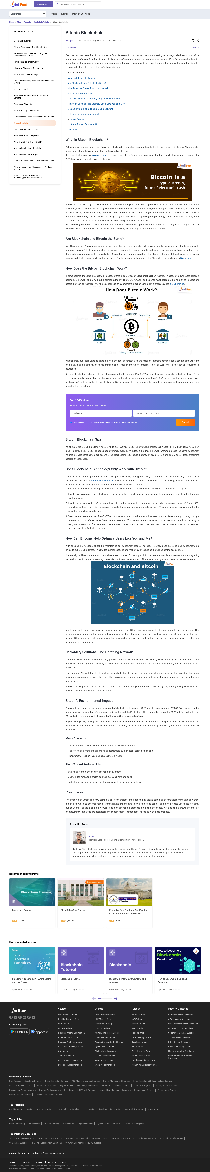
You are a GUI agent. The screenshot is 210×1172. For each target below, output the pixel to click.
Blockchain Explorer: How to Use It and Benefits (31, 96)
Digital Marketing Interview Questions (180, 1057)
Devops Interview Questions (180, 1028)
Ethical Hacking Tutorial (142, 1051)
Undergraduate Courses (166, 1085)
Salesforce (117, 1124)
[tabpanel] (32, 970)
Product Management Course (71, 1065)
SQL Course (63, 1051)
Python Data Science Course (144, 1065)
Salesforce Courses (32, 1081)
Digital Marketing (85, 1124)
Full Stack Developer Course (70, 1060)
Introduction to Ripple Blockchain (28, 148)
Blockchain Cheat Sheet (24, 104)
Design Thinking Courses (20, 1095)
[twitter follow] (16, 1018)
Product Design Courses (50, 1090)
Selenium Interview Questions (22, 1138)
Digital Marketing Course (106, 1051)
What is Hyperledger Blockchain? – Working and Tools (33, 168)
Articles (54, 14)
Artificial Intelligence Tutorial (81, 1109)
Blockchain (185, 258)
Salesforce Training (103, 1024)
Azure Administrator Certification (109, 1042)
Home (11, 22)
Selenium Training (102, 1028)
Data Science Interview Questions (183, 1024)
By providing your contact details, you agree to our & (105, 422)
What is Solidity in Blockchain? (27, 110)
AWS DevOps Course (67, 1056)
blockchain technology (102, 480)
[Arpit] (79, 837)
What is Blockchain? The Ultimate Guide (31, 47)
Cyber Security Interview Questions (118, 1138)
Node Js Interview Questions (181, 1051)
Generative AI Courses (167, 1090)
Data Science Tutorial (141, 1056)
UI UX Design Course (104, 1019)
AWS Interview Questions (179, 1019)
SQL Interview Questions (179, 1042)
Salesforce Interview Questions (182, 1033)
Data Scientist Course (67, 1014)
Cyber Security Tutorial (141, 1037)
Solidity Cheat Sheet (22, 89)
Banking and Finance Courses (22, 1090)
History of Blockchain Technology (28, 68)
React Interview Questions (179, 1046)
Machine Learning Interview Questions (83, 1138)
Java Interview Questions (179, 1037)
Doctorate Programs (143, 1085)
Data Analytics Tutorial (134, 1109)
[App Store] (39, 1031)
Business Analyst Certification (71, 1033)
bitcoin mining (177, 284)
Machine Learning (51, 1124)
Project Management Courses (116, 1081)
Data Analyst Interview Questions (47, 1143)
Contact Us (25, 1162)
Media (12, 1162)
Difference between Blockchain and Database (34, 117)
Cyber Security (103, 1124)
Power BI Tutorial (43, 1109)
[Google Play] (19, 1031)
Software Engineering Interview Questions (83, 1143)
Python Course (64, 1024)
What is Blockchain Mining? (26, 74)
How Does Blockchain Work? (26, 62)
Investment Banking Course (70, 1046)
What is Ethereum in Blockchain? (28, 142)
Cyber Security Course (104, 1046)
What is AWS (68, 1124)
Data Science (15, 1081)
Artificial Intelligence (135, 1124)
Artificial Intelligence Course (107, 1033)
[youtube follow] (25, 1018)
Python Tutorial (138, 1014)
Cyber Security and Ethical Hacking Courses (152, 1081)
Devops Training (65, 1028)
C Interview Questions (19, 1143)
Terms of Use (118, 422)
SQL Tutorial (60, 1109)
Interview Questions (81, 14)
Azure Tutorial (138, 1046)
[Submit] (57, 4)
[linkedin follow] (20, 1018)
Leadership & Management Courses (115, 1090)
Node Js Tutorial (139, 1033)
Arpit (70, 40)
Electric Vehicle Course (105, 1056)
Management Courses (144, 1090)
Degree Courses (66, 1085)
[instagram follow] (29, 1018)
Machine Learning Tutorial (20, 1109)
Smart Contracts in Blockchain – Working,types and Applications (28, 176)
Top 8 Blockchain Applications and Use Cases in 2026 (34, 82)
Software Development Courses (116, 1085)
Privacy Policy (131, 422)
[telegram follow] (33, 1018)
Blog (19, 22)
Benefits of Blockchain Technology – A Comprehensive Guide (30, 54)
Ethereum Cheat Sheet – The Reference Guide (34, 161)
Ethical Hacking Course (105, 1037)
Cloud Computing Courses (143, 1060)
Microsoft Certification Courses (48, 1095)
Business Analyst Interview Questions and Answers (160, 1138)
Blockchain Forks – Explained (27, 135)
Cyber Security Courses (68, 1037)
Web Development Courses (106, 1065)
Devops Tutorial (138, 1024)
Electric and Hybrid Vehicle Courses (79, 1090)
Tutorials (65, 14)
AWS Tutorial (137, 1019)
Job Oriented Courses (46, 1085)
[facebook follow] (11, 1018)
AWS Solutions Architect (105, 1014)
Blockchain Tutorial (41, 22)
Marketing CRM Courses (87, 1085)
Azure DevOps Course (104, 1060)
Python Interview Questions (180, 1014)
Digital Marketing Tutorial (109, 1109)
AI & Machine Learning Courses (86, 1081)
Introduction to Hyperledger (26, 154)
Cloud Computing (17, 1124)
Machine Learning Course (69, 1019)
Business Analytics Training (70, 1042)
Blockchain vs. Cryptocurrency (27, 129)
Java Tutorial (137, 1028)
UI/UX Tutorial (154, 1109)
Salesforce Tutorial (140, 1042)
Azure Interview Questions (50, 1138)
